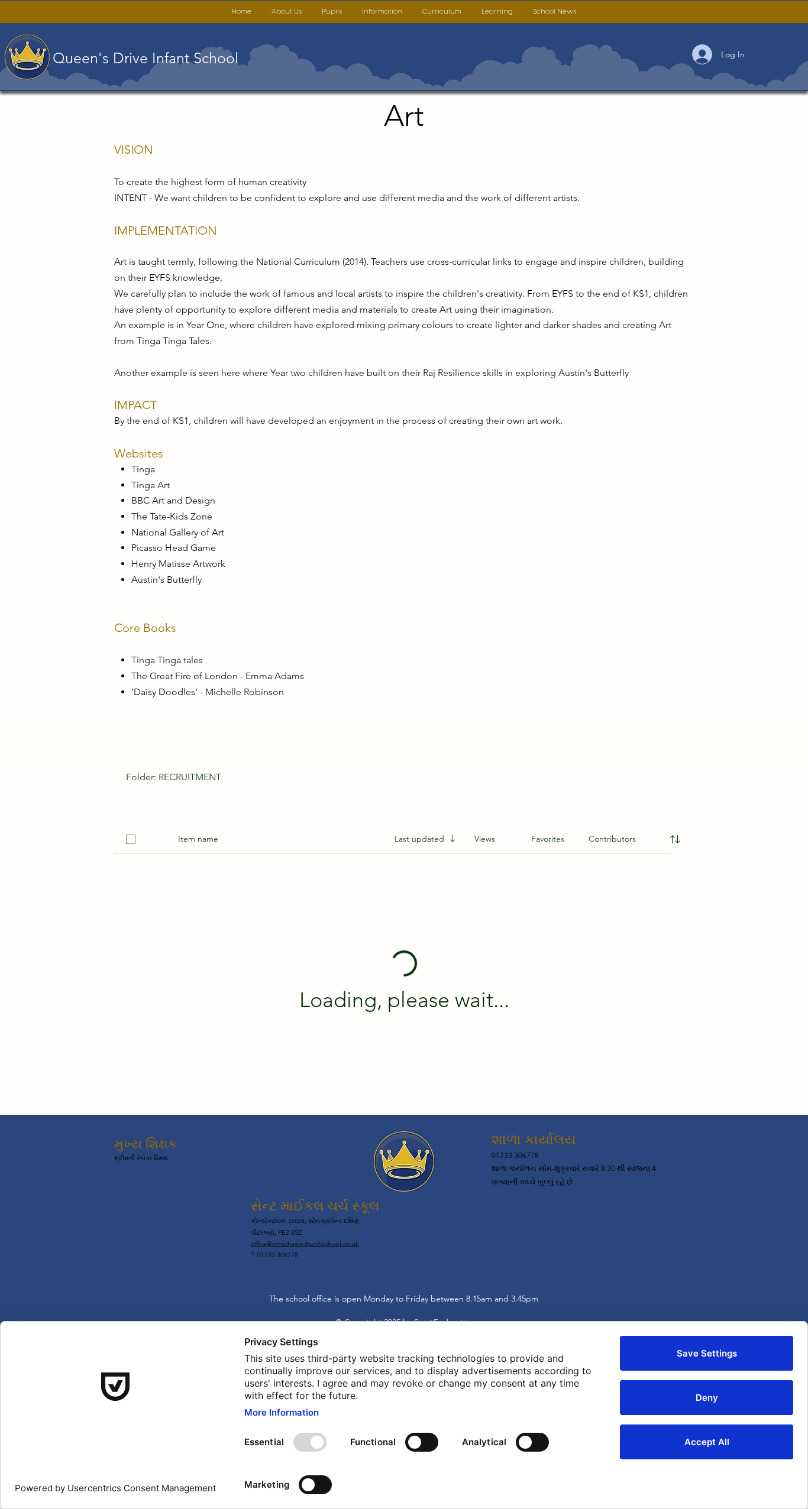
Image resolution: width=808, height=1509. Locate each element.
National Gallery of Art (177, 532)
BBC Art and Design (173, 500)
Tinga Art (150, 485)
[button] (286, 12)
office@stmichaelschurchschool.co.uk (304, 1243)
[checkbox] (130, 839)
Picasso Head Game (173, 547)
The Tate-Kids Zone (171, 516)
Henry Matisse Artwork (178, 563)
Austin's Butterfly (166, 579)
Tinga (143, 469)
